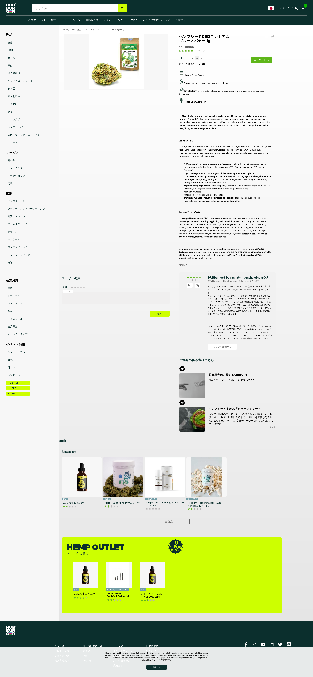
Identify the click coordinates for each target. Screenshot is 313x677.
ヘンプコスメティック (20, 80)
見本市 (11, 367)
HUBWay (13, 393)
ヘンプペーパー (16, 127)
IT (9, 270)
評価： (66, 287)
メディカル (14, 295)
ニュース (13, 142)
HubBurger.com (68, 29)
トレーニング (15, 167)
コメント (68, 291)
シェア (273, 37)
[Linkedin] (271, 645)
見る (266, 36)
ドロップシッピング (19, 254)
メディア (118, 645)
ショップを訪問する (222, 347)
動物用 (11, 111)
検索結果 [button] (122, 8)
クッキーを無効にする (161, 660)
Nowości (151, 499)
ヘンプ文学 (14, 119)
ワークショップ (16, 175)
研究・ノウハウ (16, 216)
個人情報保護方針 (92, 645)
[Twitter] (280, 645)
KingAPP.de (189, 46)
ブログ (134, 19)
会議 (10, 359)
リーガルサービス (18, 223)
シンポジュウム (16, 351)
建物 (10, 287)
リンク (252, 383)
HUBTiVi (13, 382)
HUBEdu (13, 388)
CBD (10, 50)
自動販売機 (92, 19)
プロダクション (16, 200)
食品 (10, 42)
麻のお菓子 (192, 499)
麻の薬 (11, 160)
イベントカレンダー (114, 19)
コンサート (14, 375)
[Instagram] (254, 645)
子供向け (13, 103)
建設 (10, 183)
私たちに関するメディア (156, 19)
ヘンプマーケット (36, 19)
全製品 (169, 521)
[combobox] (271, 8)
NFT (53, 20)
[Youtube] (263, 645)
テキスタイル (15, 318)
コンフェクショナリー (20, 247)
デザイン (13, 231)
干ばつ (11, 65)
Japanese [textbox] (271, 8)
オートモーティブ (18, 334)
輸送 (10, 262)
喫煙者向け (14, 73)
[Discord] (289, 645)
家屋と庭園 (14, 96)
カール (11, 57)
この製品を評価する (203, 50)
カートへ (263, 59)
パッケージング (16, 239)
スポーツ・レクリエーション (24, 134)
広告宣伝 (180, 19)
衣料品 (11, 88)
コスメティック (16, 303)
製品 (79, 29)
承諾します (157, 667)
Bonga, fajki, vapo (117, 590)
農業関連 (13, 326)
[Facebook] (246, 645)
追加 (159, 313)
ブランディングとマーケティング (26, 208)
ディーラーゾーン (71, 19)
